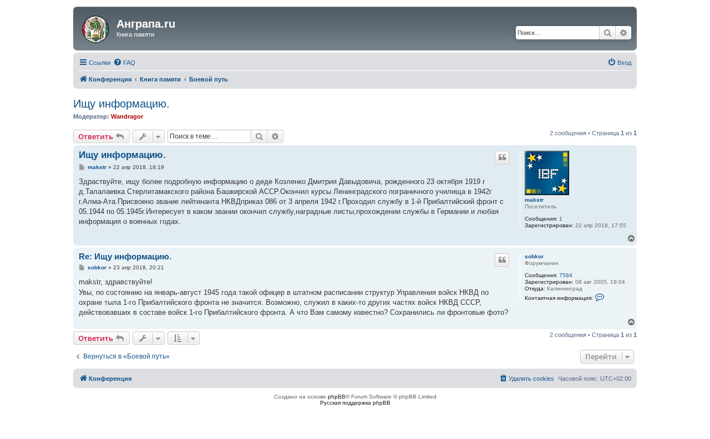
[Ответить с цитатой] (502, 157)
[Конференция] (96, 27)
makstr (534, 200)
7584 (565, 275)
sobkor (534, 256)
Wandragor (127, 116)
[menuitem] (124, 62)
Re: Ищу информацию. (125, 256)
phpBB (337, 397)
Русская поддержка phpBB (355, 403)
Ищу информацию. (121, 104)
